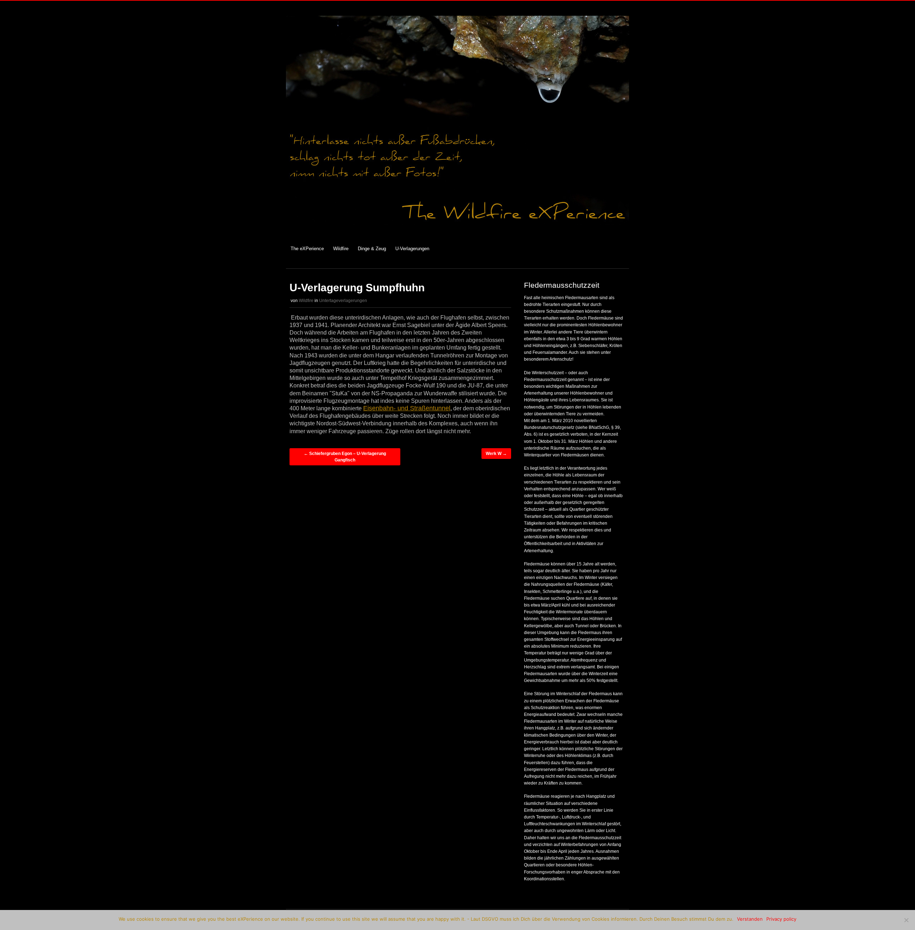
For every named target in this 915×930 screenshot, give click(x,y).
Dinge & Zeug (372, 248)
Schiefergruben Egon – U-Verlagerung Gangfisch (345, 456)
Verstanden (750, 919)
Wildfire (340, 248)
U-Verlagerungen (412, 248)
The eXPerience (307, 248)
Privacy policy (781, 919)
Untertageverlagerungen (343, 300)
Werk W (496, 453)
